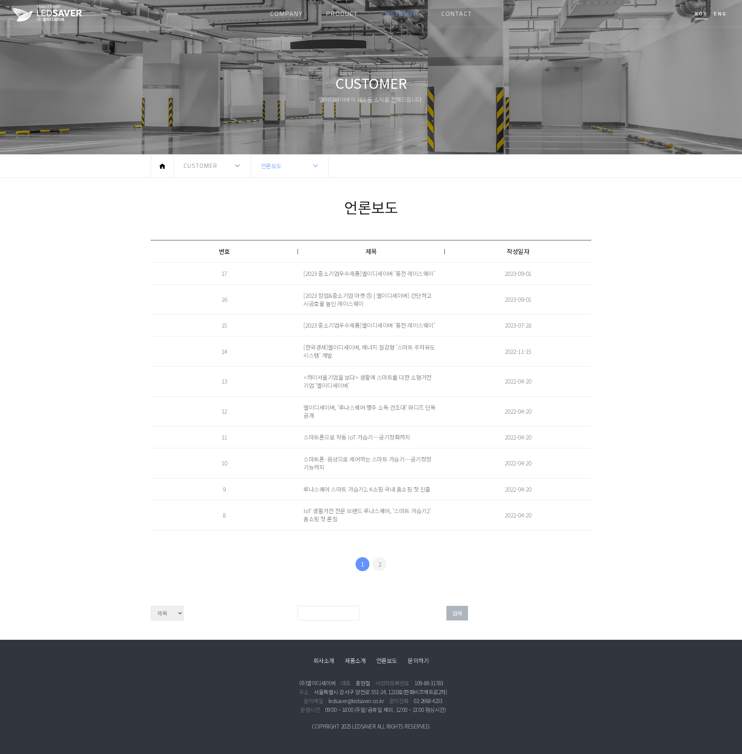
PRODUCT (342, 13)
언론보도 (386, 660)
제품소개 (355, 660)
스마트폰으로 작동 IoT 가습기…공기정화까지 (356, 437)
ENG (720, 13)
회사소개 (323, 660)
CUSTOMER (399, 13)
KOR (701, 13)
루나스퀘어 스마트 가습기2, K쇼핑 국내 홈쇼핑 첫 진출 (367, 489)
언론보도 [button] (271, 166)
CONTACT (456, 13)
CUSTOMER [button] (201, 165)
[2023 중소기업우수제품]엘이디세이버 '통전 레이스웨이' (369, 273)
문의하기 (418, 660)
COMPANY (286, 13)
